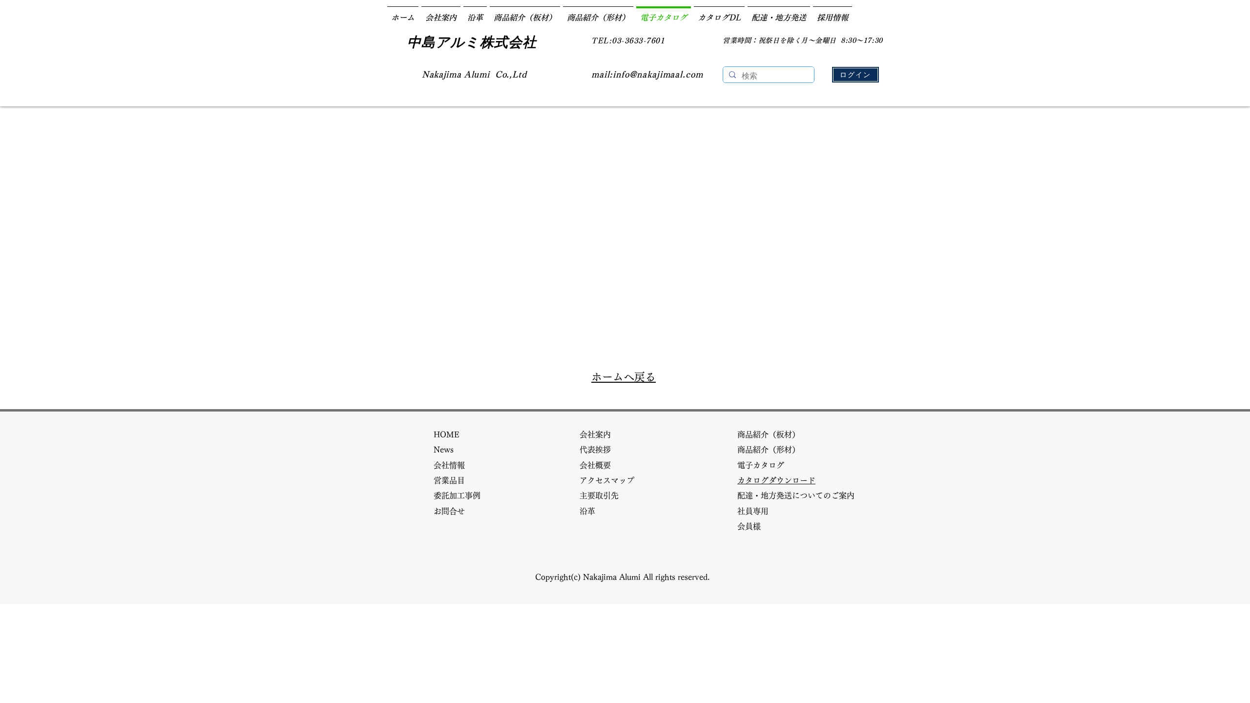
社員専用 (753, 511)
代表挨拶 (599, 450)
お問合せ (453, 511)
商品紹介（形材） (772, 450)
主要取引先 (603, 495)
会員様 (753, 526)
